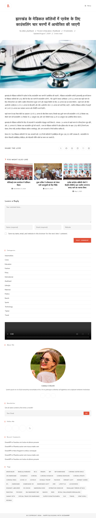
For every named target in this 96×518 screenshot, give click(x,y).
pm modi (19, 492)
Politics (7, 294)
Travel (7, 315)
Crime (7, 260)
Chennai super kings (76, 472)
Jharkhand (56, 31)
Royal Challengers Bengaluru (69, 492)
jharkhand (16, 484)
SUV (64, 496)
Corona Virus (11, 480)
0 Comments (68, 31)
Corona (34, 476)
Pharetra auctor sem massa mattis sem (26, 447)
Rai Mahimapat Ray (32, 492)
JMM (54, 484)
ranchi (45, 492)
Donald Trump (45, 480)
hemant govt (68, 480)
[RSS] (30, 428)
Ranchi (7, 298)
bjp (50, 472)
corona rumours (63, 476)
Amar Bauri (10, 472)
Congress (23, 476)
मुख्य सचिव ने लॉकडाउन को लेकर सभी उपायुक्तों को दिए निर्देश (48, 184)
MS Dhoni (26, 488)
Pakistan (9, 492)
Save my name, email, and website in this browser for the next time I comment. (38, 233)
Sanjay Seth (10, 496)
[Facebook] (42, 395)
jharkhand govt (43, 484)
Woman (9, 500)
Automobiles (9, 256)
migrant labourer (13, 488)
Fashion (7, 268)
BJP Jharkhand (60, 472)
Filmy (6, 273)
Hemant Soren (82, 480)
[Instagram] (48, 395)
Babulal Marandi (24, 472)
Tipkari (7, 311)
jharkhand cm (28, 484)
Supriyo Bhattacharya (51, 496)
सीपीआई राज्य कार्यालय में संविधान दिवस (18, 184)
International (9, 277)
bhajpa (43, 472)
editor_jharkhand (28, 31)
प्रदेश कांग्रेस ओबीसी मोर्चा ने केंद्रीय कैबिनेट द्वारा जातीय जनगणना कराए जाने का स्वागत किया (77, 185)
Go (86, 413)
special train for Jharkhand (28, 496)
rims (52, 492)
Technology (9, 307)
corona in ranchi (46, 476)
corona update (78, 476)
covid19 (33, 480)
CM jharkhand (11, 476)
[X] (53, 395)
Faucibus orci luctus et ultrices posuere (26, 442)
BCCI (35, 472)
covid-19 (23, 480)
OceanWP (8, 442)
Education (48, 31)
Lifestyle (7, 285)
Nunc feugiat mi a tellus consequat (24, 451)
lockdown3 (73, 484)
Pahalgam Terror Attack (76, 488)
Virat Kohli (82, 496)
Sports (7, 302)
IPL (7, 484)
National (8, 290)
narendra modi (39, 488)
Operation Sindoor (56, 488)
